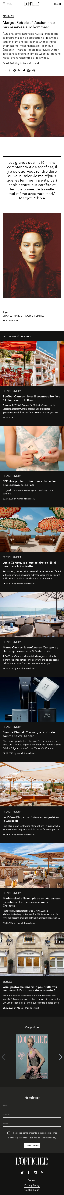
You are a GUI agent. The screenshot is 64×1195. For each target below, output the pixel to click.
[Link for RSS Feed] (41, 1172)
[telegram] (33, 71)
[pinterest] (14, 71)
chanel (7, 316)
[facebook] (9, 71)
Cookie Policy (31, 1189)
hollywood (10, 320)
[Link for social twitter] (22, 1173)
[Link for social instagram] (35, 1173)
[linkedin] (19, 71)
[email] (5, 71)
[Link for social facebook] (28, 1173)
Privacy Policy (49, 1138)
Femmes (8, 16)
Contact (32, 1180)
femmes (39, 316)
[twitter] (24, 71)
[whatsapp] (28, 71)
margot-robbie (23, 316)
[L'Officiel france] (32, 4)
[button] (60, 1057)
